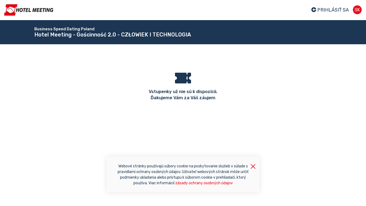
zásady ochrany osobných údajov (204, 183)
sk (357, 9)
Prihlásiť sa (332, 10)
